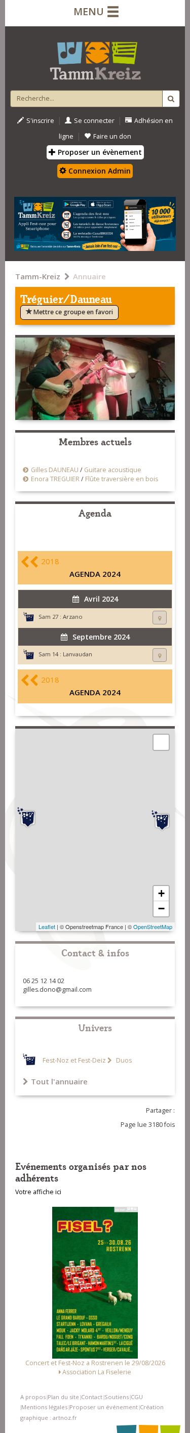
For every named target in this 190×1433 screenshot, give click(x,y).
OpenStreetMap (152, 926)
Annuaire (89, 276)
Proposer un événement (103, 1407)
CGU (137, 1397)
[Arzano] (28, 817)
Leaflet (47, 926)
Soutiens (116, 1397)
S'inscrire (40, 120)
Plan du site (63, 1397)
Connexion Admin (98, 171)
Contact (91, 1397)
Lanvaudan (77, 654)
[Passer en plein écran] (161, 742)
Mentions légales (44, 1407)
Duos (123, 1060)
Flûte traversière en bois (121, 479)
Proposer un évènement (99, 152)
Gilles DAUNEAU (55, 470)
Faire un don (112, 136)
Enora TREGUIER (55, 479)
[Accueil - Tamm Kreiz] (95, 57)
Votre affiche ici (38, 1192)
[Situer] (160, 617)
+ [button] (161, 893)
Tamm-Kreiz (37, 276)
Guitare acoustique (112, 470)
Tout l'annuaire (59, 1081)
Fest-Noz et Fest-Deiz (74, 1060)
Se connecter (94, 120)
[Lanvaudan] (162, 820)
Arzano (73, 616)
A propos (33, 1397)
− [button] (161, 908)
